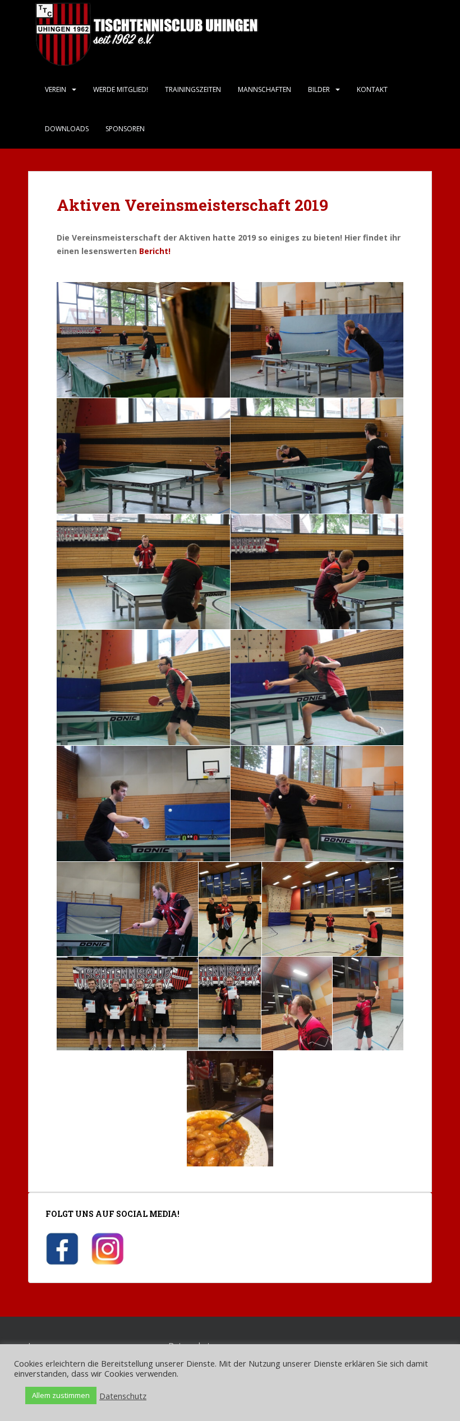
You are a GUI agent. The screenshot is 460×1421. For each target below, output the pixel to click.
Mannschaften (264, 89)
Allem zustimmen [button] (61, 1395)
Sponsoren (125, 128)
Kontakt (372, 89)
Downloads (67, 128)
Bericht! (155, 251)
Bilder (319, 89)
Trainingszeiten (193, 89)
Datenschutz (122, 1396)
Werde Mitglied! (120, 89)
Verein (55, 89)
